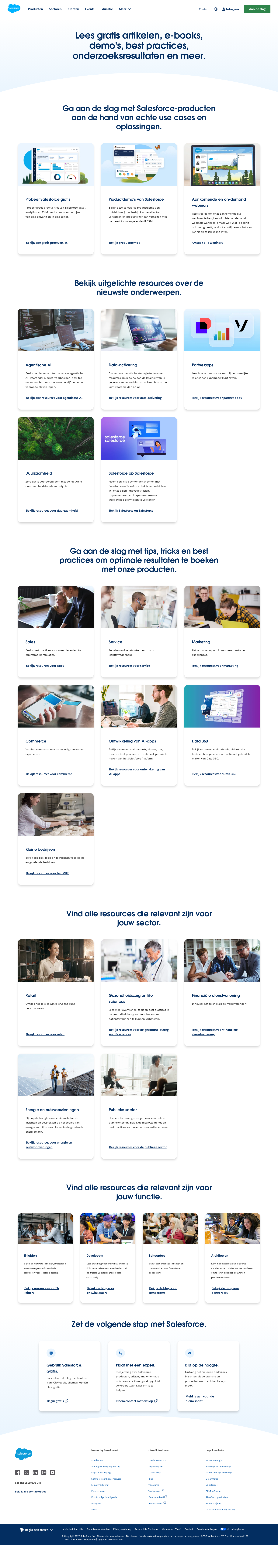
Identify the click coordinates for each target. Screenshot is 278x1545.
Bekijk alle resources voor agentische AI (54, 398)
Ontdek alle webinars (207, 243)
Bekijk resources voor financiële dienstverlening (215, 1032)
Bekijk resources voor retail (45, 1034)
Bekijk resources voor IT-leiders (41, 1290)
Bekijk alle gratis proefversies (47, 243)
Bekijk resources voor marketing (215, 666)
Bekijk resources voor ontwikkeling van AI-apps (137, 771)
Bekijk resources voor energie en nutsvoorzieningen (49, 1145)
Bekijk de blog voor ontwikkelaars (100, 1290)
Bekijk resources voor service (129, 666)
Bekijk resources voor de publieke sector (138, 1147)
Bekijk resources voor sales (45, 666)
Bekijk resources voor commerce (49, 774)
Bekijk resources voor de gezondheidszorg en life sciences (139, 1032)
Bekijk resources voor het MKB (47, 873)
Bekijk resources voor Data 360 (214, 774)
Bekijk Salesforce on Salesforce (131, 511)
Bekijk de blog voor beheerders (163, 1290)
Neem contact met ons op (134, 1401)
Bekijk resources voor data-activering (135, 398)
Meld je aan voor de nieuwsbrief (200, 1398)
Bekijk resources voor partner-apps (217, 398)
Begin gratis (55, 1401)
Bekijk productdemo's (124, 243)
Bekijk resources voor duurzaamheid (52, 511)
